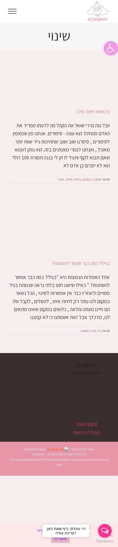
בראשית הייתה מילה (93, 111)
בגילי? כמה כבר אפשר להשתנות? (81, 263)
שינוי (61, 179)
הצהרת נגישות (86, 432)
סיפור (68, 179)
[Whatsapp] (83, 394)
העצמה (87, 179)
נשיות (77, 179)
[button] (111, 48)
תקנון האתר (86, 424)
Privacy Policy (76, 459)
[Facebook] (102, 394)
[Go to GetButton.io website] (105, 541)
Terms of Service (99, 459)
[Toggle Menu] (12, 11)
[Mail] (74, 394)
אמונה (97, 179)
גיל (100, 331)
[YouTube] (93, 394)
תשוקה (84, 331)
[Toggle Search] (31, 11)
